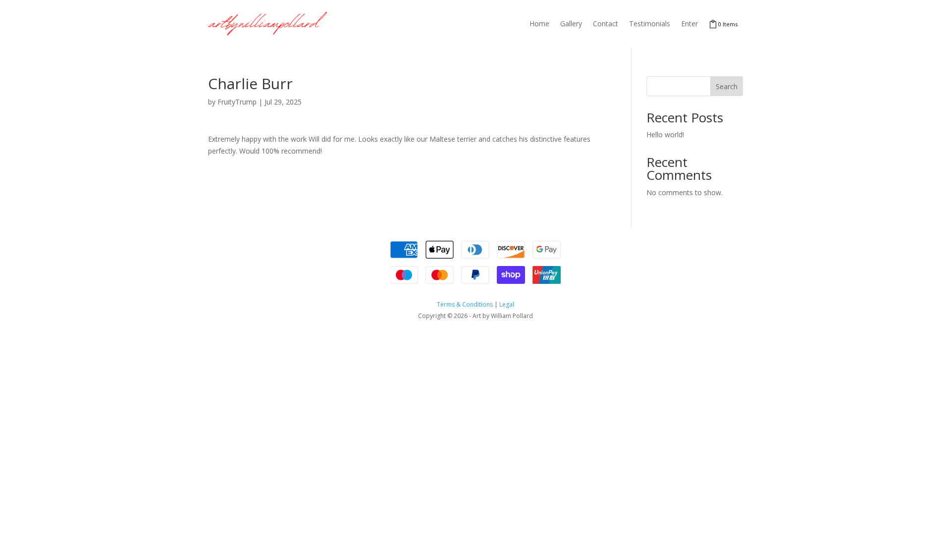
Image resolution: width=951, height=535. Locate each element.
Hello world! (665, 134)
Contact (605, 23)
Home (539, 23)
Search (727, 86)
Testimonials (649, 23)
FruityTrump (237, 102)
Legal (506, 304)
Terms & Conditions (465, 304)
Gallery (571, 23)
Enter (689, 23)
